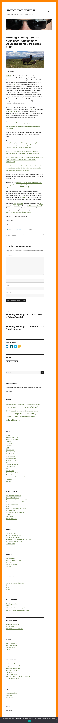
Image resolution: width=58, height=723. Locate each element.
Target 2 (35, 414)
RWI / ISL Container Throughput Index (17, 610)
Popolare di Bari (39, 234)
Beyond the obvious (12, 439)
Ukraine (9, 417)
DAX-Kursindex (10, 558)
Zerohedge (9, 481)
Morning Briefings (11, 693)
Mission (8, 706)
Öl (6, 585)
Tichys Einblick (10, 466)
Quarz (7, 462)
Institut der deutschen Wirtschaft (16, 508)
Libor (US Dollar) (11, 647)
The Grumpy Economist (13, 464)
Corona (32, 404)
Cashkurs (8, 441)
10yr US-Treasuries (11, 643)
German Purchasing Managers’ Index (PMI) (19, 539)
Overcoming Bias (11, 458)
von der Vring (10, 470)
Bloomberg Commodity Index (15, 583)
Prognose (8, 235)
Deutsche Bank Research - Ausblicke (17, 500)
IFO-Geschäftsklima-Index (14, 535)
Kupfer (8, 589)
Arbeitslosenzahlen (11, 111)
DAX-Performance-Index (13, 560)
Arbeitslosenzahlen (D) (13, 668)
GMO (7, 506)
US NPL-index (10, 626)
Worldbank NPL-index (12, 624)
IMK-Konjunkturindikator (14, 541)
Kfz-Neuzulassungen (12, 670)
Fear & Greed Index (11, 533)
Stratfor (8, 514)
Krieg (16, 414)
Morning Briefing (19, 234)
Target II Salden (10, 672)
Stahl (7, 581)
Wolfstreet (9, 479)
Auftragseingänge (19, 404)
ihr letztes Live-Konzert (34, 206)
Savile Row (17, 206)
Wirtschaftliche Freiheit (13, 473)
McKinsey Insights (11, 510)
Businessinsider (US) (12, 437)
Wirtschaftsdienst (11, 518)
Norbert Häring (10, 456)
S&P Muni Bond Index (12, 678)
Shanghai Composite (12, 564)
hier (15, 84)
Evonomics (9, 445)
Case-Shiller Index (11, 674)
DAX (14, 408)
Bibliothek (9, 710)
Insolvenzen (9, 414)
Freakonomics (10, 449)
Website (8, 292)
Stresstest (13, 235)
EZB (34, 234)
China (27, 404)
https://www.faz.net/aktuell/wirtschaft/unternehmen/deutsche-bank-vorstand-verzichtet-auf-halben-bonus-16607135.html (25, 159)
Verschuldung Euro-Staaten (14, 628)
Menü (49, 12)
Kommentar (10, 255)
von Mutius (9, 516)
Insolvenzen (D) (10, 664)
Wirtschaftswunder (11, 475)
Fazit (7, 447)
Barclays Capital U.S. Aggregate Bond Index (19, 676)
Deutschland (30, 407)
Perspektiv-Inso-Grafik (13, 666)
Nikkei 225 (9, 566)
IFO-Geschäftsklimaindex (15, 411)
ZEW (19, 420)
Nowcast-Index (10, 543)
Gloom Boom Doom (12, 452)
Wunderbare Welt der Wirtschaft (15, 477)
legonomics (21, 10)
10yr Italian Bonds (11, 645)
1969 (14, 203)
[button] (11, 229)
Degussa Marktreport (12, 497)
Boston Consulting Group (13, 495)
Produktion (21, 414)
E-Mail (8, 285)
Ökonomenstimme (11, 460)
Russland (29, 414)
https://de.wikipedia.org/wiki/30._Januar (18, 212)
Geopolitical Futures (12, 504)
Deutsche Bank (29, 234)
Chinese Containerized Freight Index (17, 608)
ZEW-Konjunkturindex (13, 537)
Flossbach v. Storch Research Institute (17, 502)
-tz (6, 234)
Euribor (8, 649)
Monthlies (9, 695)
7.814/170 (8, 76)
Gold (7, 587)
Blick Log (8, 435)
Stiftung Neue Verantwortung (15, 512)
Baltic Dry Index (10, 606)
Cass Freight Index (11, 604)
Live (7, 714)
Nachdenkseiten (11, 454)
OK (29, 720)
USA (14, 417)
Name (8, 278)
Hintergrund (9, 697)
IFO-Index (31, 109)
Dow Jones (9, 562)
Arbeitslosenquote (10, 404)
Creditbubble (10, 443)
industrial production (31, 411)
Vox (7, 468)
